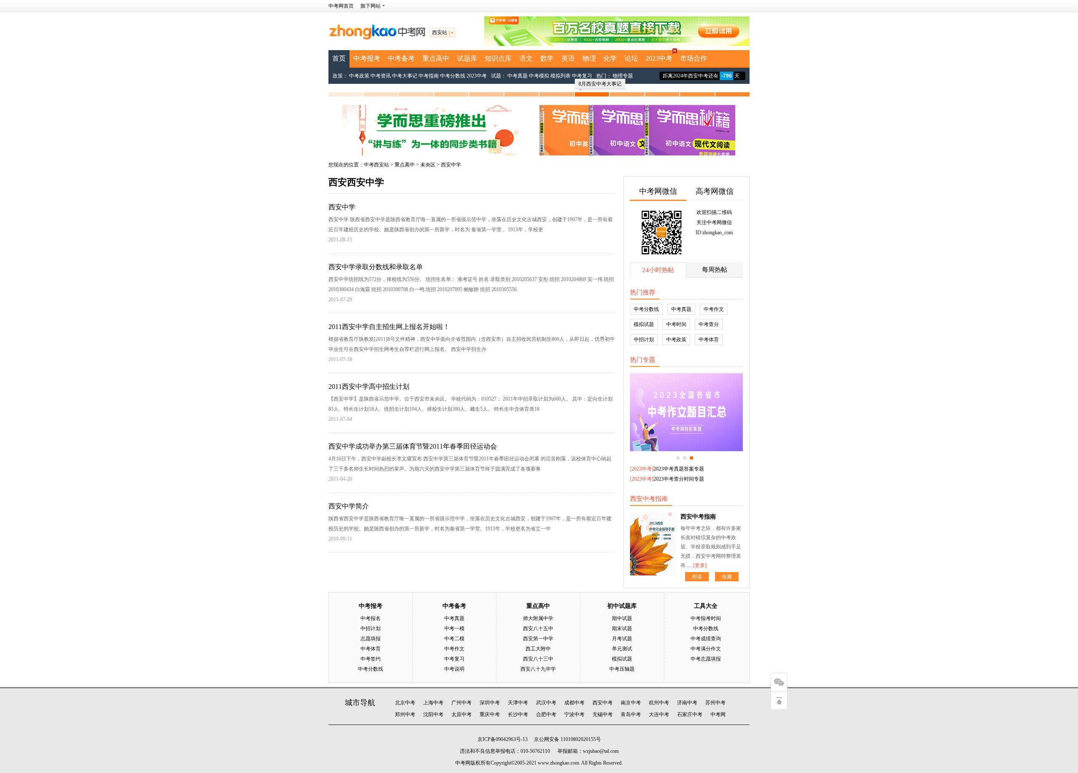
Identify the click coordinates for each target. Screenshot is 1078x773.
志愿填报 (370, 639)
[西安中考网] (376, 38)
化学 (610, 58)
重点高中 (435, 58)
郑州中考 (405, 714)
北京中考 (405, 703)
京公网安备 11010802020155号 (567, 739)
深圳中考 (490, 703)
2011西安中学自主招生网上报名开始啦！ (389, 326)
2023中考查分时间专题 (679, 479)
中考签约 (370, 659)
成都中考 (574, 703)
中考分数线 (452, 76)
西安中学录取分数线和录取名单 (375, 266)
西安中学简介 (348, 506)
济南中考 (687, 703)
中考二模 (454, 639)
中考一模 (454, 628)
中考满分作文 (706, 649)
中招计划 (644, 339)
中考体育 (709, 339)
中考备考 (401, 58)
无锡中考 (602, 714)
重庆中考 (490, 714)
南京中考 (631, 703)
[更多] (700, 565)
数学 (547, 58)
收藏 (727, 577)
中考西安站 (376, 165)
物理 (589, 58)
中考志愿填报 (706, 659)
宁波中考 (574, 714)
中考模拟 (539, 76)
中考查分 (709, 324)
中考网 (718, 714)
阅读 (697, 577)
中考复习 (582, 76)
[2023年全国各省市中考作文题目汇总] (686, 412)
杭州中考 (659, 703)
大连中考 (659, 714)
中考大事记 (404, 76)
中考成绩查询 (706, 639)
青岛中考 (631, 714)
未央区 (427, 165)
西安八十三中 (538, 659)
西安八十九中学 (538, 669)
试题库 (467, 58)
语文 (526, 58)
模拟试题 (644, 324)
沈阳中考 (433, 714)
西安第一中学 (538, 639)
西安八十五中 (538, 628)
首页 (339, 58)
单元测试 (622, 649)
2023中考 (659, 58)
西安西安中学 (356, 182)
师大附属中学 (538, 618)
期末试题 (622, 628)
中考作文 (714, 309)
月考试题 (622, 639)
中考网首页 (341, 6)
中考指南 (429, 76)
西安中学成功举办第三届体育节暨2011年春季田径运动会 (412, 446)
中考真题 (517, 76)
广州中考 (461, 703)
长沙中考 (518, 714)
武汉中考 (546, 703)
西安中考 (602, 703)
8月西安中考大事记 (600, 84)
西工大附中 (538, 649)
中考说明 (454, 669)
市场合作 (693, 58)
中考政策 (359, 76)
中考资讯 (381, 76)
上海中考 (433, 703)
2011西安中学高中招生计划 (368, 386)
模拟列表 (560, 76)
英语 (568, 58)
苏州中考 (715, 703)
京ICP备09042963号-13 (503, 739)
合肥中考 (546, 714)
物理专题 (623, 76)
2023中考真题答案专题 (679, 469)
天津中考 (518, 703)
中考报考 (366, 58)
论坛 (631, 58)
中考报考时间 (706, 618)
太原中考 (461, 714)
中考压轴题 (622, 669)
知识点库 (498, 58)
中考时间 (676, 324)
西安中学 (451, 165)
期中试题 (622, 618)
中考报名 (370, 618)
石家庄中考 (689, 714)
